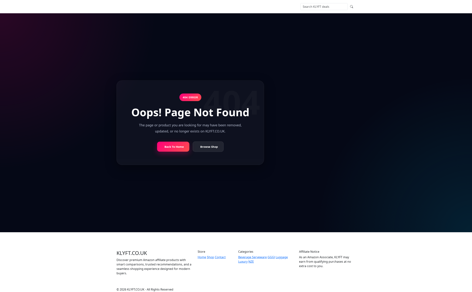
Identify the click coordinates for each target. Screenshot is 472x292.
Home (151, 7)
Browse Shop (209, 147)
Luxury (243, 262)
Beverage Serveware (252, 257)
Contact (194, 7)
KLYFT (127, 6)
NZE (251, 262)
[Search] (351, 6)
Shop (161, 7)
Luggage (282, 257)
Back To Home (174, 147)
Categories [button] (175, 7)
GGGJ (271, 257)
